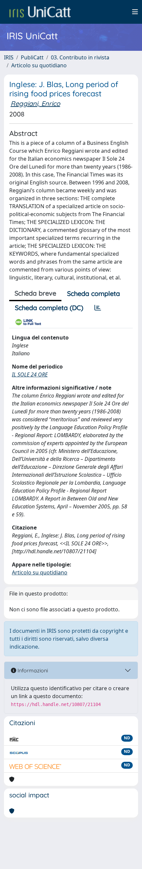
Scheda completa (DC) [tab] (49, 308)
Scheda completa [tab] (93, 293)
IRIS (9, 57)
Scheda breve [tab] (35, 293)
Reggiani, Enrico (35, 103)
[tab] (98, 308)
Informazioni (32, 670)
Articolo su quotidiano (39, 65)
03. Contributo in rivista (80, 57)
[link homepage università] (40, 12)
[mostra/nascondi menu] (135, 12)
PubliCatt (32, 57)
